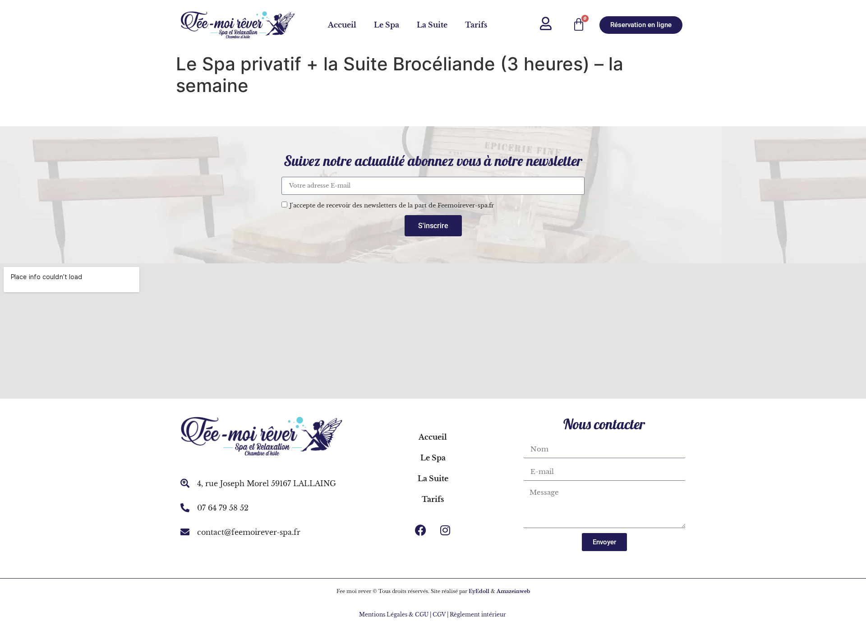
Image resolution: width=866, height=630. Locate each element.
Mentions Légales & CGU (393, 614)
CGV (439, 614)
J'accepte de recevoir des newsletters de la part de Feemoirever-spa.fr (392, 205)
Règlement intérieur (478, 614)
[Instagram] (445, 530)
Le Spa (386, 24)
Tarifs (476, 24)
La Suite (432, 24)
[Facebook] (420, 530)
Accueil (342, 24)
